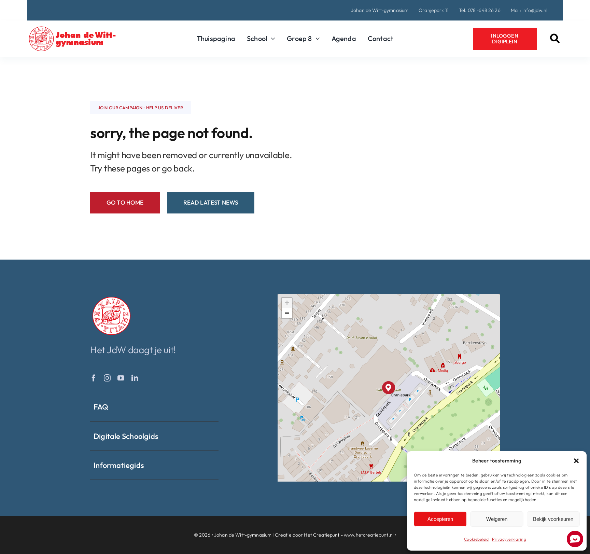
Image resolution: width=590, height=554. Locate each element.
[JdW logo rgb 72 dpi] (111, 298)
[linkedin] (134, 378)
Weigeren (496, 519)
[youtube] (120, 378)
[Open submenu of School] (271, 38)
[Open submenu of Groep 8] (316, 38)
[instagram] (107, 378)
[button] (576, 460)
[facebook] (93, 378)
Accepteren (440, 519)
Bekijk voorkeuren (553, 519)
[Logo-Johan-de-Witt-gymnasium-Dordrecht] (72, 28)
